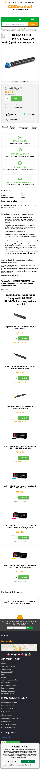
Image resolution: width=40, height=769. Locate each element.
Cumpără (16, 99)
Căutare (33, 24)
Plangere (3, 677)
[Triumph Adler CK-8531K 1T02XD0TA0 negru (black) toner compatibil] (20, 316)
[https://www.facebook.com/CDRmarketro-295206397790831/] (6, 737)
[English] (12, 654)
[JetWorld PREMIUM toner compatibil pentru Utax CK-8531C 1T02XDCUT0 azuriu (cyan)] (20, 475)
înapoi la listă (4, 36)
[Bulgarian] (29, 654)
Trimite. (29, 628)
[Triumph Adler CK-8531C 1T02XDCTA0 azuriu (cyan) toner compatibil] (20, 63)
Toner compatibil (32, 29)
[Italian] (26, 654)
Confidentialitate (6, 683)
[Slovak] (22, 654)
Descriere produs (12, 127)
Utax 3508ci (4, 290)
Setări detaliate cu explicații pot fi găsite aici (20, 765)
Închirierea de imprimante (8, 688)
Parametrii (5, 127)
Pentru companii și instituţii (8, 685)
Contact (3, 663)
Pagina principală (5, 29)
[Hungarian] (15, 654)
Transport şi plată (6, 669)
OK (28, 761)
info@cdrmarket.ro (29, 2)
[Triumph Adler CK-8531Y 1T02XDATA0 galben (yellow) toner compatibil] (20, 396)
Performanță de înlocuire (8, 691)
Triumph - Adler (22, 29)
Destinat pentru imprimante (23, 127)
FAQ (2, 674)
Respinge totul (12, 761)
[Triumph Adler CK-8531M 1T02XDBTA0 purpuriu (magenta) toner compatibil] (20, 356)
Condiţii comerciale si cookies (9, 680)
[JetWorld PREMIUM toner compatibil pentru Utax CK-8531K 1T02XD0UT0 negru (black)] (20, 435)
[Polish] (19, 654)
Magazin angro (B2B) (7, 672)
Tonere (14, 29)
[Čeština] (8, 654)
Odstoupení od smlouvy (7, 694)
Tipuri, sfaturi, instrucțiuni (8, 666)
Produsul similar (34, 127)
